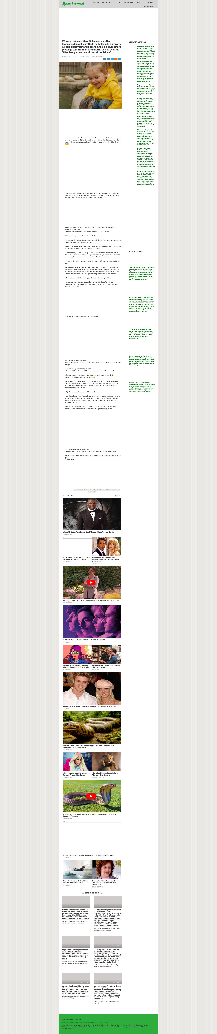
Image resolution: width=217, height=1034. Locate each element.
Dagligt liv (140, 2)
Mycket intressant (73, 3)
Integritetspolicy (67, 1022)
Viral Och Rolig (128, 2)
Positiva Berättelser (97, 490)
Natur (118, 2)
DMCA (85, 1022)
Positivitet (95, 2)
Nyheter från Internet (81, 490)
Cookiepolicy (78, 1022)
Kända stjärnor (107, 2)
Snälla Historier (112, 490)
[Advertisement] (108, 23)
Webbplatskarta (104, 1022)
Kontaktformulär (93, 1022)
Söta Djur (150, 2)
